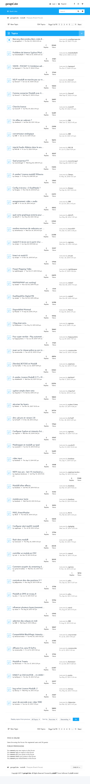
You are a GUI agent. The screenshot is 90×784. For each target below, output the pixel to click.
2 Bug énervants (19, 323)
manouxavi (18, 542)
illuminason (18, 663)
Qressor (70, 188)
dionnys (17, 691)
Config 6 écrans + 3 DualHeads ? (26, 187)
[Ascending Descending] (65, 719)
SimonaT (17, 82)
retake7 (17, 284)
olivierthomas (19, 230)
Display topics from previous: (21, 719)
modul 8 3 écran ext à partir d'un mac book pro (33, 242)
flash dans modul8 (20, 539)
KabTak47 (71, 377)
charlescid (18, 122)
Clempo (17, 176)
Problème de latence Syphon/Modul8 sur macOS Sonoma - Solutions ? (43, 52)
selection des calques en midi (25, 620)
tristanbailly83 (19, 55)
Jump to (76, 767)
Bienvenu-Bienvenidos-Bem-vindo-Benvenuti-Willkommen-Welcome (41, 39)
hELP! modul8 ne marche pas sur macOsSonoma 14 (34, 79)
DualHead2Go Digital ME (23, 296)
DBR (69, 120)
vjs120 (70, 540)
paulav (70, 675)
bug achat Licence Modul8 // (25, 688)
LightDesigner (19, 271)
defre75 (17, 217)
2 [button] (61, 24)
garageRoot (18, 41)
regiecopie (18, 528)
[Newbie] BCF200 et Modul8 (25, 363)
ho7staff (17, 420)
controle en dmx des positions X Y (27, 580)
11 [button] (75, 24)
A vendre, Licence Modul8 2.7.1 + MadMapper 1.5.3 (34, 377)
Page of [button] (53, 24)
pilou (69, 580)
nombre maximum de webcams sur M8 (29, 228)
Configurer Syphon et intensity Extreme (29, 431)
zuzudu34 (18, 447)
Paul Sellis (18, 366)
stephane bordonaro (21, 474)
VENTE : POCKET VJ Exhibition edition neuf (31, 66)
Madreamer (18, 325)
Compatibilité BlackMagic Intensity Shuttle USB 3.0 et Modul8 (39, 634)
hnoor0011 (71, 229)
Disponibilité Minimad (22, 309)
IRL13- (16, 515)
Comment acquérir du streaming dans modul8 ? (33, 566)
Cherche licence (19, 106)
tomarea (17, 704)
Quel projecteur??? (21, 160)
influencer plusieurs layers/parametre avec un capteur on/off (38, 607)
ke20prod (17, 677)
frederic (17, 406)
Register (64, 4)
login (53, 4)
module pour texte (20, 499)
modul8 (22, 18)
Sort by (45, 719)
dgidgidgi (71, 526)
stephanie (71, 364)
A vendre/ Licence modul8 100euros (28, 174)
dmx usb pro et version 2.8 (24, 417)
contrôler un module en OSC (25, 553)
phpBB (54, 773)
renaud (70, 553)
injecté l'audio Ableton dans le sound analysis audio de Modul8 (39, 147)
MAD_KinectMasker (21, 512)
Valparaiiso (71, 702)
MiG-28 (17, 149)
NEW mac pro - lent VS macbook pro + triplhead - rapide (37, 471)
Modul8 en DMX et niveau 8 (24, 593)
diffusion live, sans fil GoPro (24, 648)
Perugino (17, 190)
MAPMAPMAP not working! (24, 282)
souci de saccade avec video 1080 (27, 702)
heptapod (18, 68)
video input (17, 458)
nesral (16, 609)
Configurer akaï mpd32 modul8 (26, 526)
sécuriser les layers (21, 404)
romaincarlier (18, 352)
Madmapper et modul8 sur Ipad (26, 444)
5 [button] (69, 24)
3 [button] (64, 24)
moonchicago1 (19, 163)
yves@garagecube (74, 39)
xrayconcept (72, 635)
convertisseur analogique (23, 133)
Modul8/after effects (22, 485)
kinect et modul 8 (20, 255)
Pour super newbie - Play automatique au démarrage (35, 336)
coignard (17, 433)
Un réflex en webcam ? (22, 120)
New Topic (14, 24)
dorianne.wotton (20, 636)
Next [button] (79, 24)
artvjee (17, 244)
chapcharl (18, 393)
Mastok (17, 312)
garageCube (11, 4)
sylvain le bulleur (20, 569)
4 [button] (66, 24)
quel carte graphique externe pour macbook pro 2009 (36, 214)
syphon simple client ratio (23, 390)
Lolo (16, 555)
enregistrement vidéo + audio (25, 201)
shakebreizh (18, 379)
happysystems (19, 339)
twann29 (17, 109)
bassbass (17, 460)
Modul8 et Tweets (20, 661)
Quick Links (13, 11)
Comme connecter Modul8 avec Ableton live (31, 93)
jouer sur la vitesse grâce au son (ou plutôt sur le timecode (38, 350)
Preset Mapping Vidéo (22, 269)
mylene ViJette (73, 404)
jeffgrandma (18, 582)
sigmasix (71, 242)
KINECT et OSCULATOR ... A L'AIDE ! (28, 675)
